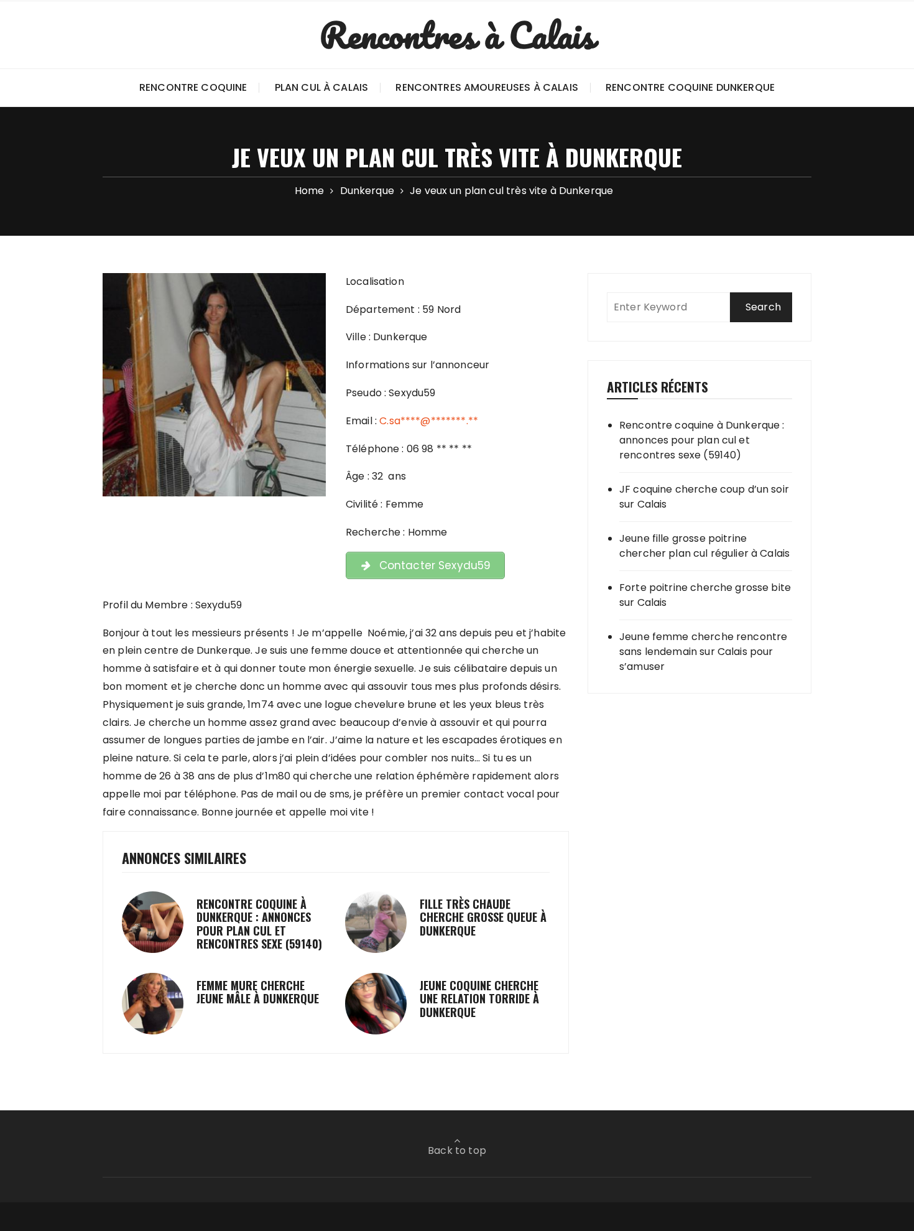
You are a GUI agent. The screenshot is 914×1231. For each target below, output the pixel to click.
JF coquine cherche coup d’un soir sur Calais (704, 496)
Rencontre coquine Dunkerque (690, 87)
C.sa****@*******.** (428, 421)
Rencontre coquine (193, 87)
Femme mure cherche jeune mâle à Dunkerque (257, 992)
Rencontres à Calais (457, 34)
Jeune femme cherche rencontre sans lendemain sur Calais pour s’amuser (703, 651)
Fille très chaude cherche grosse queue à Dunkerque (483, 917)
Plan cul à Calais (322, 87)
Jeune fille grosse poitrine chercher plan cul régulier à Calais (704, 545)
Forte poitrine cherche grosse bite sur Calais (705, 595)
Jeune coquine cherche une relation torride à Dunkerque (479, 998)
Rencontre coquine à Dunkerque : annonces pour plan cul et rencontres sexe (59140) (259, 924)
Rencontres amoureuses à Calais (486, 87)
